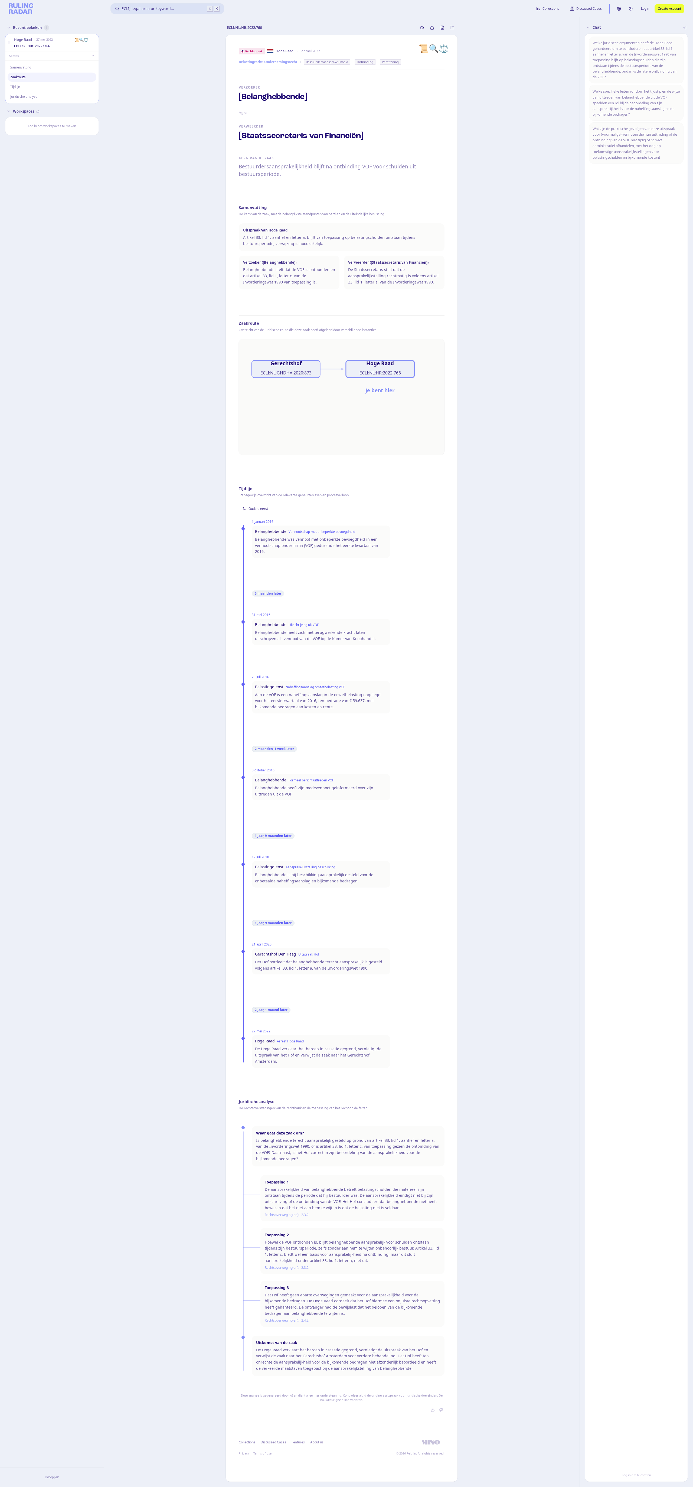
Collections (247, 1442)
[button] (8, 42)
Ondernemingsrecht (280, 62)
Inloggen (52, 1477)
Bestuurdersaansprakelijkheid (327, 62)
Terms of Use (262, 1453)
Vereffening (390, 62)
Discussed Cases (273, 1442)
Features (298, 1442)
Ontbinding (365, 62)
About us (316, 1442)
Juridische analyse (23, 96)
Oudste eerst (258, 508)
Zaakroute (18, 77)
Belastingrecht (251, 62)
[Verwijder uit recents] (93, 42)
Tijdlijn (15, 86)
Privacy (244, 1453)
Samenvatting (20, 67)
